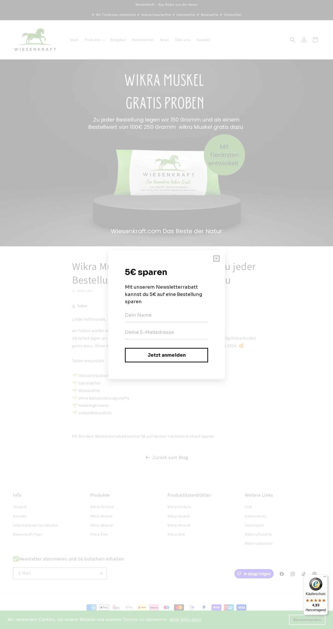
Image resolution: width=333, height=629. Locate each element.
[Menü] (325, 578)
